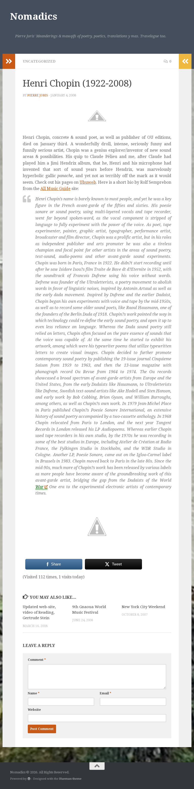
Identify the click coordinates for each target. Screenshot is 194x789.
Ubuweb (88, 182)
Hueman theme (70, 778)
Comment (37, 660)
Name (33, 693)
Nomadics (33, 16)
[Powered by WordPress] (29, 778)
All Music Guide (55, 188)
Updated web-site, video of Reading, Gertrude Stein (39, 612)
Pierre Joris (37, 95)
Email (105, 693)
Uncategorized (39, 61)
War (39, 486)
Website (34, 710)
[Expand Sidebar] (9, 61)
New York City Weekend (143, 607)
